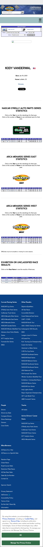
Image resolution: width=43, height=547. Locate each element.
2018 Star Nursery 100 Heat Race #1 (6, 279)
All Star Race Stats (7, 472)
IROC (23, 332)
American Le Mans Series (29, 348)
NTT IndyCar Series (7, 338)
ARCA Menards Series (8, 322)
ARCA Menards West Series (10, 316)
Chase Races (5, 463)
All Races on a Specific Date (9, 453)
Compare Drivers (6, 416)
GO (23, 12)
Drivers (3, 410)
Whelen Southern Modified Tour (32, 377)
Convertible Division (28, 313)
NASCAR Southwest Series (30, 364)
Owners (3, 422)
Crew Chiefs (5, 425)
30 (6, 140)
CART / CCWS (26, 319)
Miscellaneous (6, 445)
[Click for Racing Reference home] (21, 10)
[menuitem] (11, 494)
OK (21, 535)
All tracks (24, 410)
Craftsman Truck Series (8, 313)
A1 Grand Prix (26, 338)
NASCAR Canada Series (8, 326)
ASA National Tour (27, 370)
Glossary (21, 84)
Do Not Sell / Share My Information (8, 505)
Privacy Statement (7, 491)
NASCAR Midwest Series (29, 361)
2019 (2, 241)
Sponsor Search (6, 485)
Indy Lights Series (27, 389)
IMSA (3, 345)
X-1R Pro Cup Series (28, 351)
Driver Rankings (6, 419)
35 (7, 242)
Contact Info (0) (29, 29)
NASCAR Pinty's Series (29, 433)
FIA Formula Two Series (29, 373)
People (3, 405)
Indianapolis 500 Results (30, 329)
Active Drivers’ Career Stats (29, 417)
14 (6, 238)
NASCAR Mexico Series (29, 383)
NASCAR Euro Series (28, 386)
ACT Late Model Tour (28, 396)
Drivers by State (6, 413)
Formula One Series (7, 342)
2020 (2, 140)
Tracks (24, 405)
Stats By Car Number (7, 475)
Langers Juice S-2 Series (29, 335)
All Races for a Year (7, 450)
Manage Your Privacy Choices (21, 543)
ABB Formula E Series (28, 399)
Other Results (26, 302)
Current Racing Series (9, 302)
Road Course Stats (7, 466)
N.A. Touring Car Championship (31, 342)
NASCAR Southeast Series (30, 354)
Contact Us (4, 478)
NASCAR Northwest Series (30, 367)
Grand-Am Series (27, 345)
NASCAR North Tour (28, 322)
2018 (2, 189)
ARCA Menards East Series (9, 319)
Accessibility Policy (7, 498)
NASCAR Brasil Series (28, 357)
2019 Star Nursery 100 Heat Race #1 (6, 282)
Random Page (5, 459)
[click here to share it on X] (34, 13)
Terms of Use (5, 501)
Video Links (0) (10, 29)
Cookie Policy (29, 519)
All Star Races (26, 310)
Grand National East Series (30, 316)
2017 (2, 238)
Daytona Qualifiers (27, 306)
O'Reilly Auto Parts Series (9, 310)
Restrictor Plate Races (8, 469)
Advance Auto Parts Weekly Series (10, 333)
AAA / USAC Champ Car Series (31, 326)
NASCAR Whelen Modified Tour (11, 329)
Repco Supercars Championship (32, 393)
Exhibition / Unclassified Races (31, 380)
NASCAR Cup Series (7, 306)
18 (13, 242)
